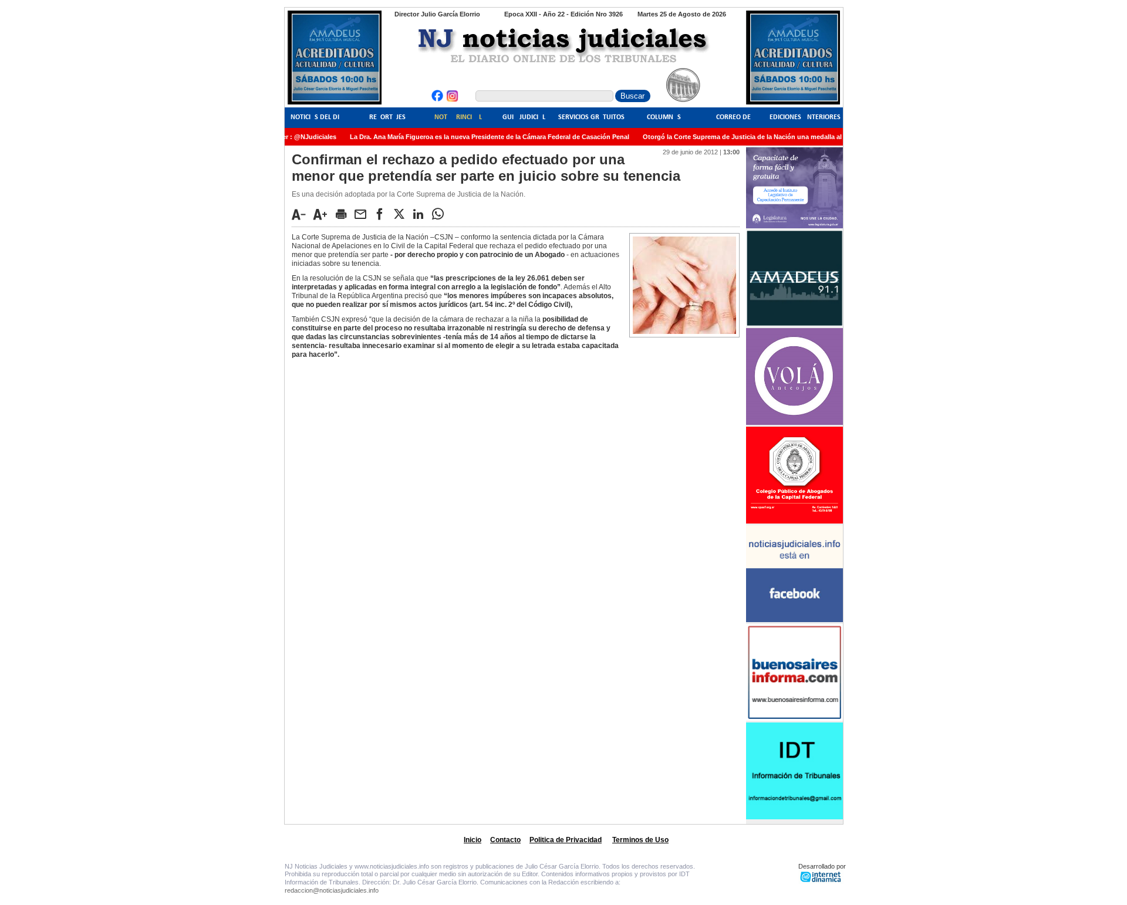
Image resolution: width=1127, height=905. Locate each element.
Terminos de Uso (640, 840)
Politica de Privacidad (565, 840)
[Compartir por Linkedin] (421, 214)
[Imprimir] (344, 214)
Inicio (472, 840)
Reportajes (387, 117)
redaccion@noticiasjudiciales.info (332, 890)
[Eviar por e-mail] (363, 214)
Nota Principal (458, 117)
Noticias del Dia (317, 117)
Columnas (664, 117)
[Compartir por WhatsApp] (441, 214)
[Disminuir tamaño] (302, 214)
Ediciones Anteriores (805, 117)
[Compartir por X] (402, 214)
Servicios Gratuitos (591, 117)
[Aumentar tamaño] (323, 214)
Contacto (505, 840)
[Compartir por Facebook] (383, 214)
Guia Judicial (523, 117)
